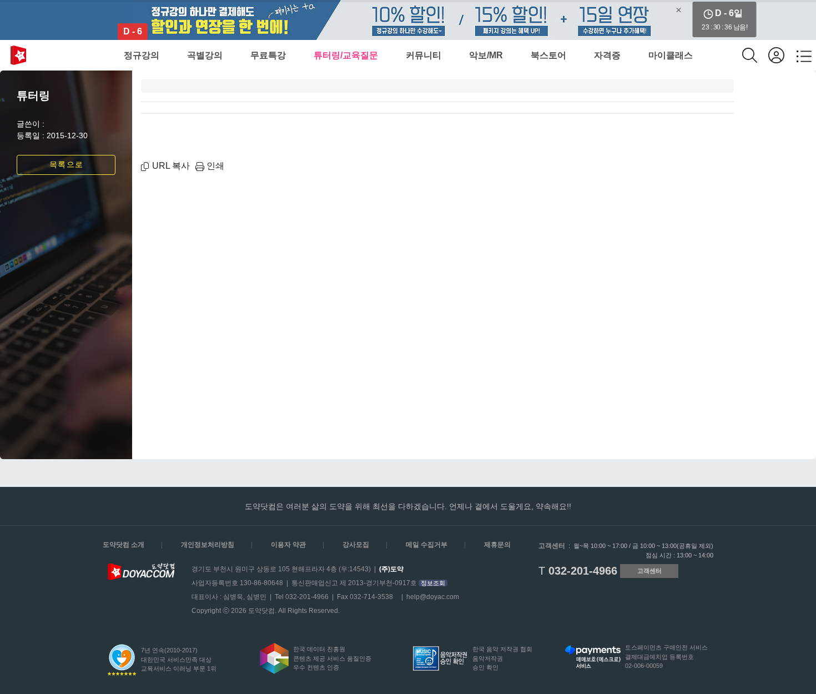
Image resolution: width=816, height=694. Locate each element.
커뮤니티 (423, 55)
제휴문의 (497, 545)
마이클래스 (670, 55)
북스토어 (548, 55)
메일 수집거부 (426, 545)
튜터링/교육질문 (346, 55)
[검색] (755, 55)
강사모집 (355, 545)
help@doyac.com (432, 597)
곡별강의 (205, 55)
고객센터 (649, 570)
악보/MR (486, 55)
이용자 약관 (288, 545)
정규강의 (141, 55)
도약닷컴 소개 (123, 545)
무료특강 (268, 55)
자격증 (607, 55)
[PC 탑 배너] (408, 20)
